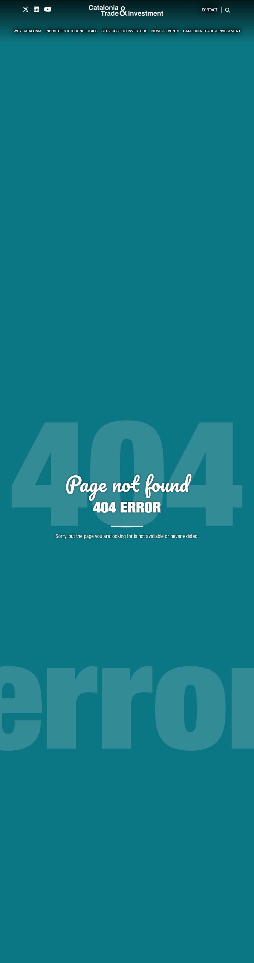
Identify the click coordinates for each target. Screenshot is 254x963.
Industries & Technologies (71, 31)
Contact (209, 10)
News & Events (165, 31)
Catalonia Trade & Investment (211, 31)
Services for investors (124, 31)
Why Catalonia (27, 31)
